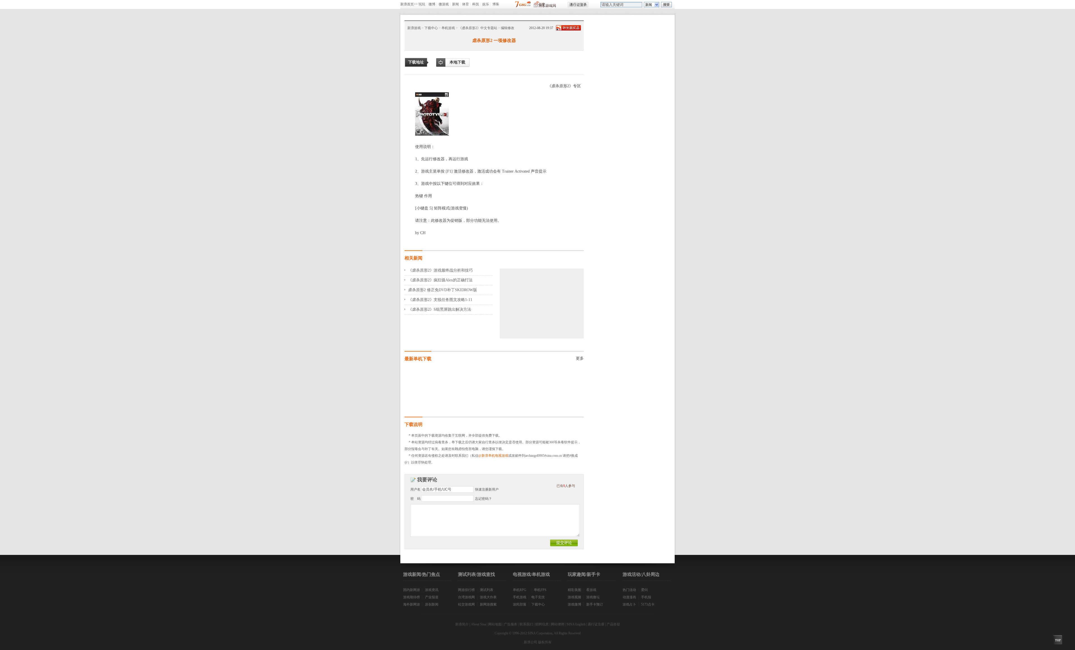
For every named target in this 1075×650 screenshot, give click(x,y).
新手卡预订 (594, 604)
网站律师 (557, 624)
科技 (475, 4)
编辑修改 (507, 28)
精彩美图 (574, 590)
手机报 (646, 597)
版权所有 (544, 642)
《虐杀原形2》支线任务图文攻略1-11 (440, 300)
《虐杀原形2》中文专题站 (478, 28)
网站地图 (495, 624)
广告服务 (510, 624)
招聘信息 (542, 624)
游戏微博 (574, 604)
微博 (432, 4)
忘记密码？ (483, 499)
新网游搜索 (488, 604)
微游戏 (444, 4)
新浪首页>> (409, 4)
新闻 (455, 4)
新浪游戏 (414, 28)
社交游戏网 (466, 604)
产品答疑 (613, 624)
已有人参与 (566, 486)
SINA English (576, 624)
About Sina (478, 624)
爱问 (644, 590)
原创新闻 (431, 604)
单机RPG (519, 590)
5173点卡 (648, 604)
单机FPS (540, 590)
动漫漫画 (629, 597)
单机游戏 (448, 28)
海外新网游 (411, 604)
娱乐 (485, 4)
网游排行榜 (466, 590)
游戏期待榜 (411, 597)
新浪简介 (462, 624)
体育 (465, 4)
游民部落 (519, 604)
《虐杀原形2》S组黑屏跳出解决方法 (439, 309)
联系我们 (526, 624)
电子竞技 (538, 597)
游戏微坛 (593, 597)
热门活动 (629, 590)
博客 (495, 4)
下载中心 (431, 28)
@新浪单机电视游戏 (493, 456)
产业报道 (431, 597)
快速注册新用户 (487, 489)
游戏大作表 (488, 597)
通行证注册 (596, 624)
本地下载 (457, 62)
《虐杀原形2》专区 (564, 86)
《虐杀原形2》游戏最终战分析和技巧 (440, 270)
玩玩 (422, 4)
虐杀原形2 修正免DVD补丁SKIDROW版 (442, 290)
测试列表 (486, 590)
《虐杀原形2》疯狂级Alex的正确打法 (440, 280)
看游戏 (591, 590)
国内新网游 (411, 590)
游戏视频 (574, 597)
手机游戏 (519, 597)
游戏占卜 (629, 604)
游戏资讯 (431, 590)
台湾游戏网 (466, 597)
